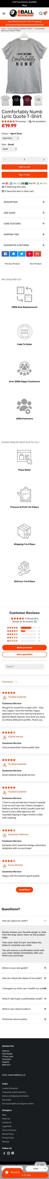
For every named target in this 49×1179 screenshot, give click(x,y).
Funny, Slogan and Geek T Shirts (20, 29)
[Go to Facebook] (5, 254)
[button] (8, 121)
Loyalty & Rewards (10, 1088)
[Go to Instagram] (8, 1153)
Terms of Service (9, 1130)
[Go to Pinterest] (29, 254)
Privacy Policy (8, 1138)
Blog (4, 1115)
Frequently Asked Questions (14, 1092)
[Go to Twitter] (22, 254)
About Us (6, 1119)
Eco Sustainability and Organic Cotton (17, 1103)
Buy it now (24, 174)
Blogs (24, 5)
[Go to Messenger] (13, 254)
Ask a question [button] (24, 654)
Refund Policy (8, 1134)
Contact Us (6, 1122)
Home (3, 29)
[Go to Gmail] (37, 254)
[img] (8, 692)
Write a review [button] (24, 647)
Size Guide (6, 1100)
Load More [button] (24, 889)
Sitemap (5, 1141)
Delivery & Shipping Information (15, 1096)
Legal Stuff (6, 1126)
